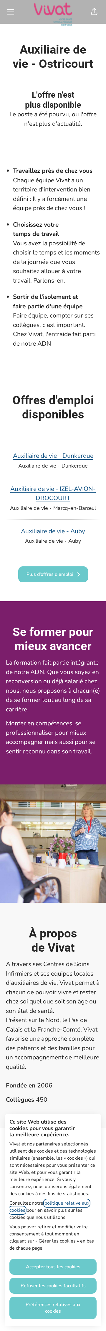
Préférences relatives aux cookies (53, 1307)
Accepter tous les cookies (53, 1267)
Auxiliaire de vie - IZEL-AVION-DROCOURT (53, 493)
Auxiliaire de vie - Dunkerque (53, 456)
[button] (94, 12)
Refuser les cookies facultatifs (53, 1285)
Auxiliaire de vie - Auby (53, 531)
